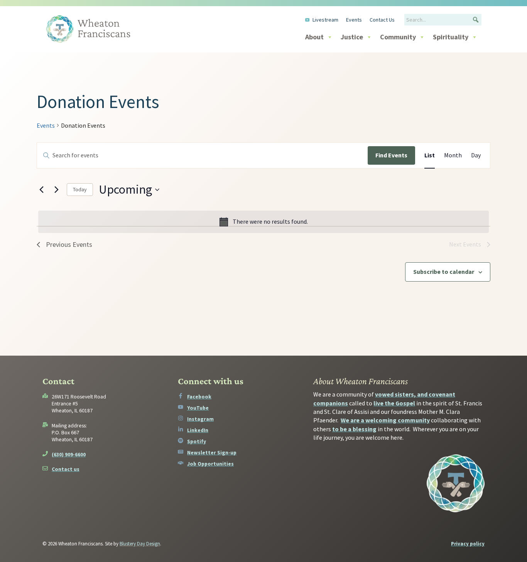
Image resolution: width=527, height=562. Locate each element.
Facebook (199, 396)
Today (80, 189)
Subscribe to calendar (443, 271)
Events (354, 19)
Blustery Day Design (140, 543)
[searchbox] (442, 19)
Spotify (196, 441)
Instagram (200, 418)
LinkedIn (197, 430)
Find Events (391, 155)
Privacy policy (468, 543)
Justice (352, 36)
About (314, 36)
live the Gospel (394, 403)
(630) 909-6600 (69, 454)
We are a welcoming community (385, 420)
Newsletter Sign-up (211, 452)
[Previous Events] (41, 189)
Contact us (65, 469)
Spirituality (450, 36)
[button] (475, 19)
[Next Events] (56, 189)
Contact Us (382, 19)
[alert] (263, 222)
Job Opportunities (210, 463)
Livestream (325, 19)
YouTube (198, 407)
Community (398, 36)
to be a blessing (354, 429)
